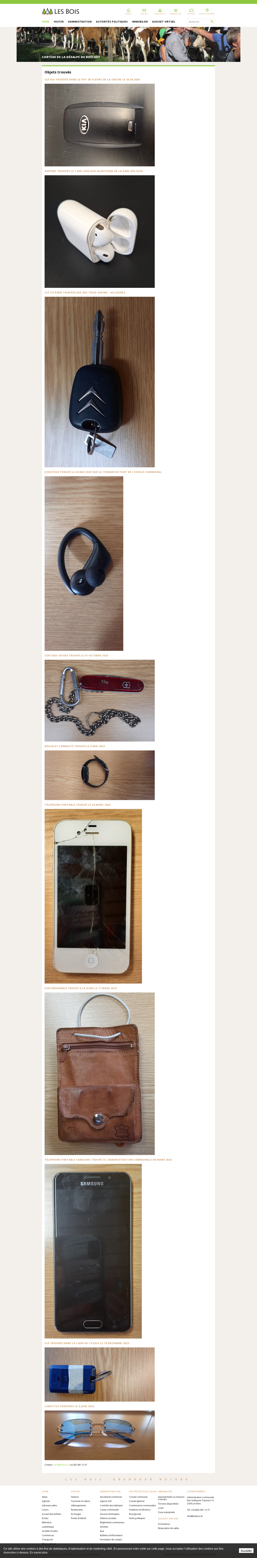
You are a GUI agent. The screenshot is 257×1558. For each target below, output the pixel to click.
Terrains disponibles (168, 1503)
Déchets (104, 1526)
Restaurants (77, 1509)
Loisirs (45, 1509)
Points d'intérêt (78, 1518)
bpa (102, 1531)
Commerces (48, 1535)
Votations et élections (139, 1509)
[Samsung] (128, 1251)
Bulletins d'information (111, 1535)
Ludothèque (48, 1526)
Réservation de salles (168, 1528)
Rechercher (212, 22)
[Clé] (128, 1374)
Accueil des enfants (51, 1514)
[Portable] (128, 896)
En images (76, 1514)
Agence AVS (106, 1501)
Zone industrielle (166, 1512)
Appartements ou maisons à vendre (171, 1498)
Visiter (59, 21)
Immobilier (140, 21)
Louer (161, 1507)
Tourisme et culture (80, 1501)
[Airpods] (128, 231)
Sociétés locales (50, 1531)
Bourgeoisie (135, 1514)
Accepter (246, 1550)
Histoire (75, 1496)
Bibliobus (46, 1522)
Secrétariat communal (111, 1496)
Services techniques (109, 1514)
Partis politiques (137, 1518)
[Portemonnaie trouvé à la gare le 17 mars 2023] (128, 1073)
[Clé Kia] (128, 125)
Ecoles (45, 1518)
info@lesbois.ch (62, 1464)
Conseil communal (138, 1496)
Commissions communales (142, 1505)
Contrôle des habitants (111, 1505)
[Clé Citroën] (128, 382)
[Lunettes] (128, 1435)
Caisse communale (109, 1509)
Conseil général (136, 1501)
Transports (47, 1539)
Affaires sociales (108, 1518)
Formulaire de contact (111, 1539)
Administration (80, 21)
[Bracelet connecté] (128, 775)
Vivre (45, 21)
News (44, 1496)
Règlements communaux (112, 1522)
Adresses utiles (49, 1505)
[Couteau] (128, 701)
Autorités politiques (112, 21)
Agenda (46, 1501)
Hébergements (78, 1505)
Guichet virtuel (164, 21)
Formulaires (164, 1524)
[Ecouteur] (128, 563)
